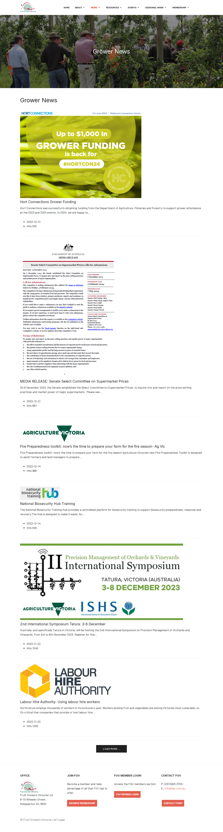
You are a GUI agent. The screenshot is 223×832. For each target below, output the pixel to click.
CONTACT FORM (173, 803)
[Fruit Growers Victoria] (28, 7)
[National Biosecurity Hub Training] (40, 492)
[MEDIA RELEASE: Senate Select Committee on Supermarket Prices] (68, 309)
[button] (80, 7)
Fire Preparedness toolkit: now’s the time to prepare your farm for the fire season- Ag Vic (92, 446)
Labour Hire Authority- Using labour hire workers (60, 702)
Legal (61, 819)
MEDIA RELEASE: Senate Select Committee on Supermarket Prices (74, 381)
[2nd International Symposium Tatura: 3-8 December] (101, 581)
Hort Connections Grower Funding (48, 202)
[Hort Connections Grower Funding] (80, 153)
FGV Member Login (127, 794)
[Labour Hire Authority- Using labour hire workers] (72, 680)
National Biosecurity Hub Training (47, 504)
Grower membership (82, 803)
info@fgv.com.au (175, 788)
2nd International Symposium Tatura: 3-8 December (62, 624)
